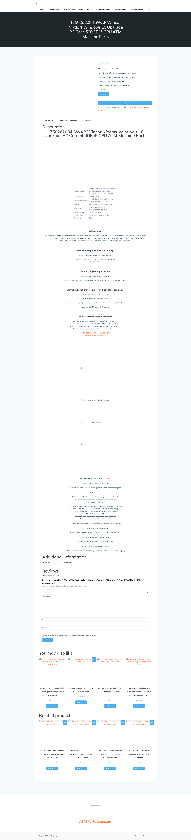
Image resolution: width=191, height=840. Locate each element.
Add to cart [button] (52, 706)
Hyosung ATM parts (103, 10)
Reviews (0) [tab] (87, 120)
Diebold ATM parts (85, 10)
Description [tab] (48, 120)
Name (44, 620)
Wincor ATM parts (53, 10)
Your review (46, 596)
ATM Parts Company (95, 821)
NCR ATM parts (69, 10)
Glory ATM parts (120, 10)
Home (41, 10)
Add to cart (103, 94)
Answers (108, 478)
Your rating (46, 589)
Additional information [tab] (68, 120)
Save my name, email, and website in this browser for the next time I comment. (70, 636)
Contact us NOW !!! (137, 10)
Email (44, 628)
